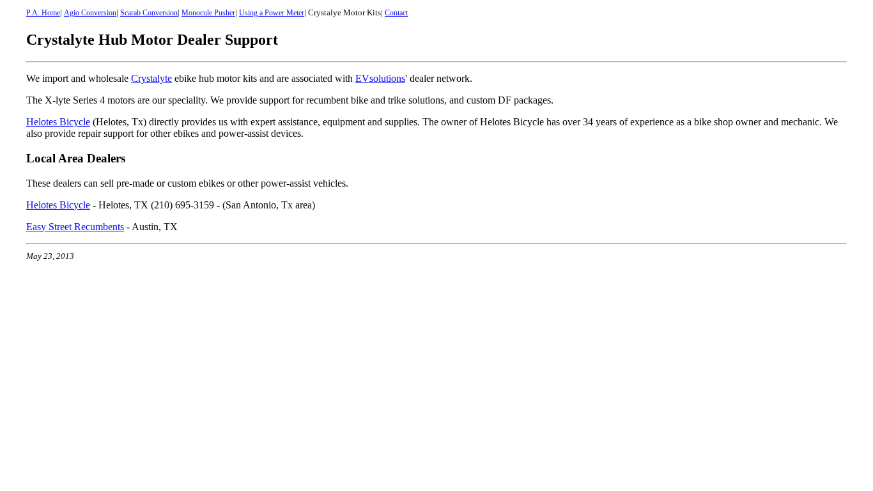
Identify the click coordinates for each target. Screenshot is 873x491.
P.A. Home (43, 12)
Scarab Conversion (149, 12)
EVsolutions (380, 78)
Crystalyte (151, 78)
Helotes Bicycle (58, 121)
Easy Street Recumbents (75, 226)
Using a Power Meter (271, 12)
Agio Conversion (90, 12)
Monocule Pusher (208, 12)
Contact (396, 12)
